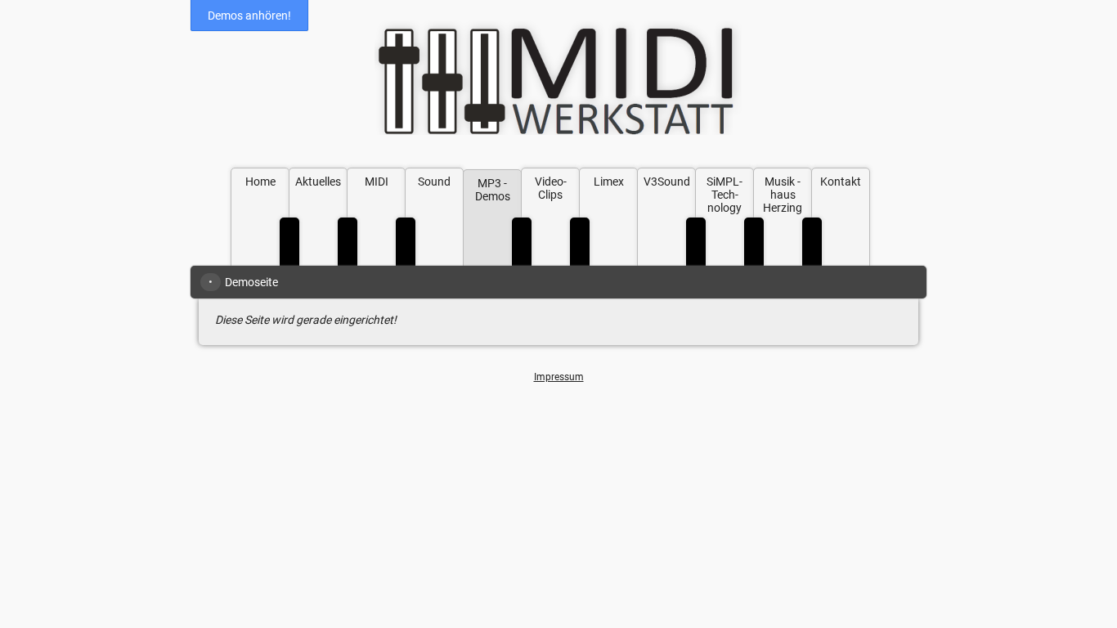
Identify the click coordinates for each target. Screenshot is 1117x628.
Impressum (559, 377)
